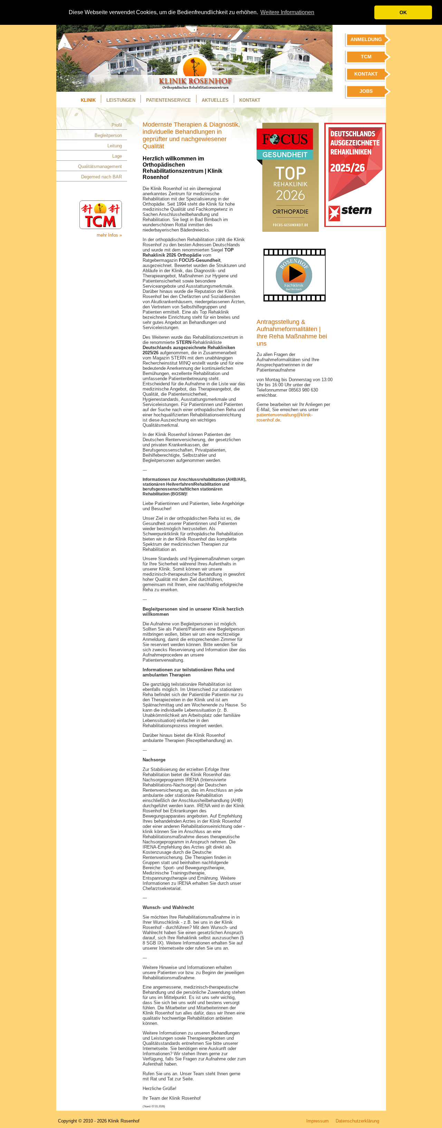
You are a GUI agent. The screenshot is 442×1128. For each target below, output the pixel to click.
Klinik (88, 100)
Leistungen (120, 100)
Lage (117, 156)
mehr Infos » (109, 235)
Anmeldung (366, 39)
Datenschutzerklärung (357, 1121)
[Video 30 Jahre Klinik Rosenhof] (294, 303)
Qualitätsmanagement (100, 166)
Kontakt (249, 100)
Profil (117, 125)
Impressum (317, 1121)
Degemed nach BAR (101, 176)
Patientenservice (168, 100)
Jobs (366, 91)
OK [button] (403, 12)
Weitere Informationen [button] (287, 12)
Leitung (114, 145)
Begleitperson (108, 135)
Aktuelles (215, 100)
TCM (366, 56)
